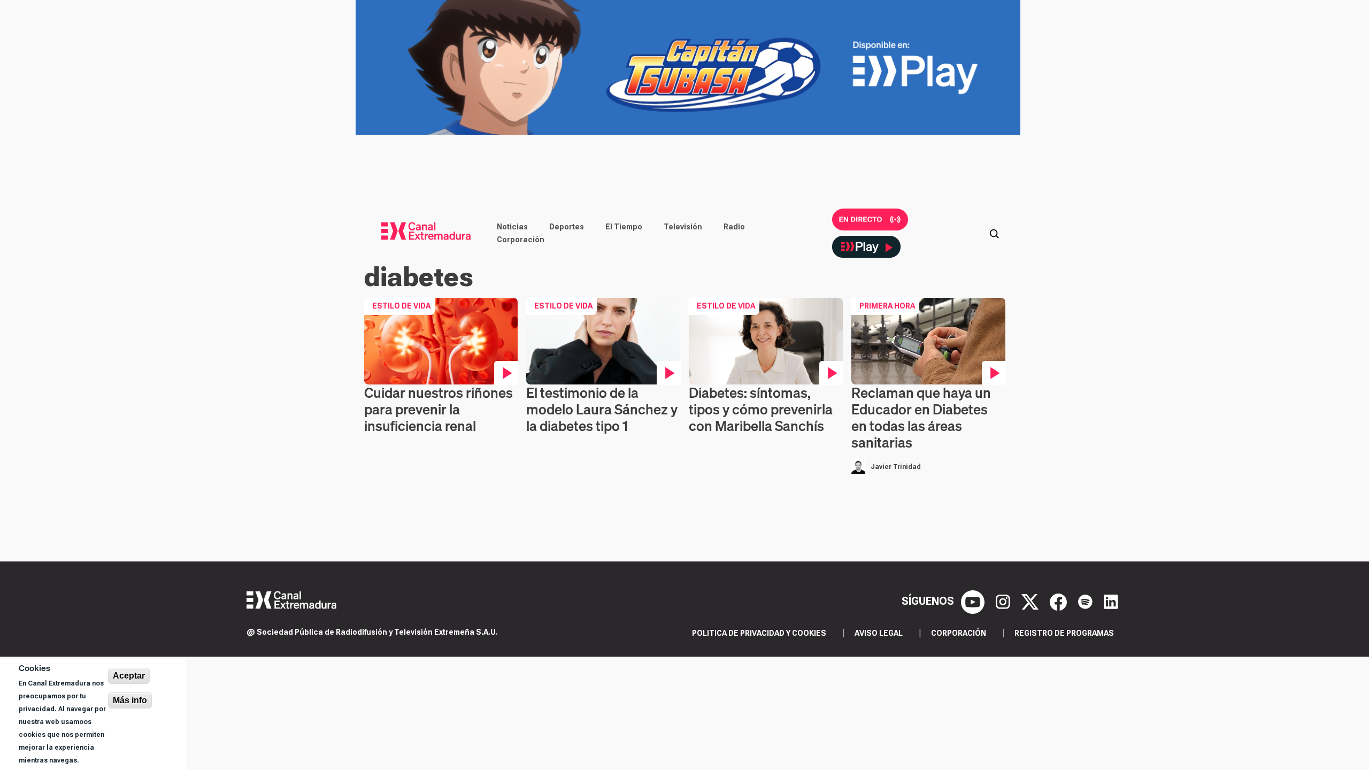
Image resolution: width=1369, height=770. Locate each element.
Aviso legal (879, 633)
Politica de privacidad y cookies (759, 633)
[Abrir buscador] (994, 233)
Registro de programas (1064, 633)
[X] (1031, 601)
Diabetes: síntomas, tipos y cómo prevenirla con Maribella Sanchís (761, 409)
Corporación (520, 239)
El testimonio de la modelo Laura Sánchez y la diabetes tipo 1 (602, 409)
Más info (130, 700)
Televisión (683, 226)
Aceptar (129, 675)
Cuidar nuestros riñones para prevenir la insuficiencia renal (438, 409)
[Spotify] (1086, 601)
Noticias (512, 226)
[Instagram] (1004, 601)
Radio (734, 226)
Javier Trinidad (896, 467)
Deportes (566, 226)
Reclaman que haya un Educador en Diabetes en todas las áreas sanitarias (921, 418)
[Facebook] (1060, 601)
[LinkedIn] (1111, 601)
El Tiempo (623, 226)
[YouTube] (974, 601)
